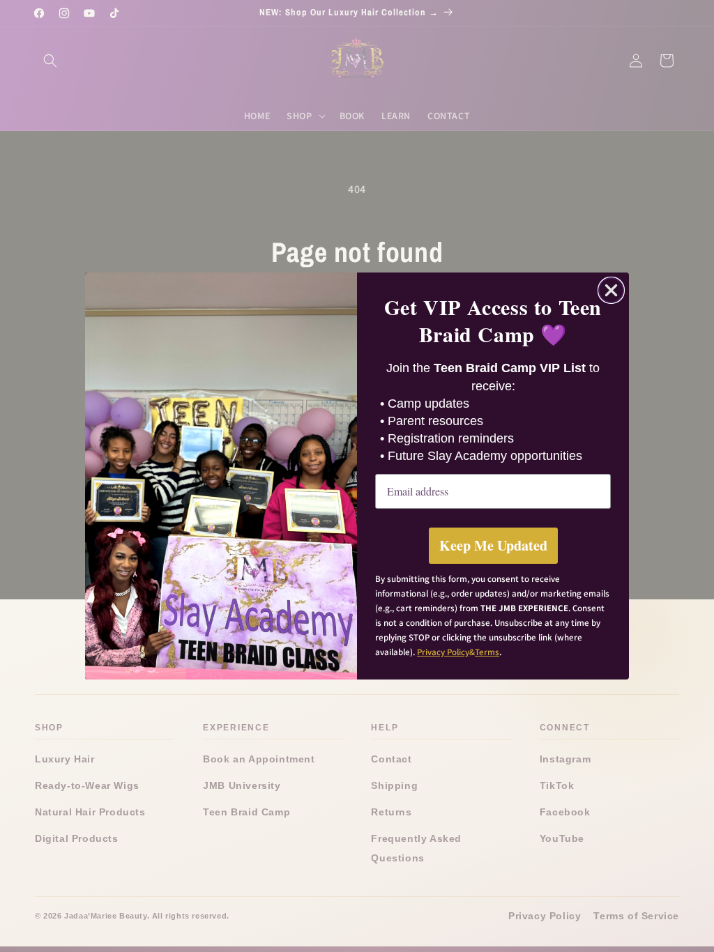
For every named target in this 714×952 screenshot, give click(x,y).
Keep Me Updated (493, 545)
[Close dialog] (611, 290)
